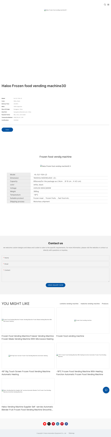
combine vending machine (69, 304)
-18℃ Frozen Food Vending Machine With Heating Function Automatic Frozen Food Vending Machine (79, 372)
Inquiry (7, 129)
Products (105, 304)
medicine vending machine (90, 304)
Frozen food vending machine (70, 336)
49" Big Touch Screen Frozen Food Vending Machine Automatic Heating (26, 372)
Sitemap (71, 433)
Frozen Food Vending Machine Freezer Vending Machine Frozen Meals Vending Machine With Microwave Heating (28, 337)
